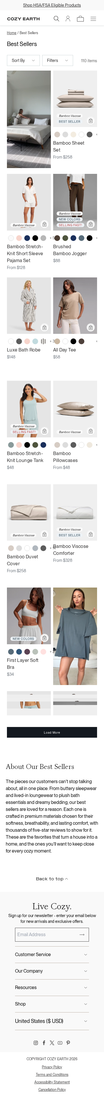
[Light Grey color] (65, 134)
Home (11, 33)
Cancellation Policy (52, 1090)
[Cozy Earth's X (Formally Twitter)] (52, 1043)
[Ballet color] (43, 652)
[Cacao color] (81, 341)
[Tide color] (35, 341)
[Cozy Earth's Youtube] (60, 1043)
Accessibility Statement (52, 1082)
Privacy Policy (52, 1067)
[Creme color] (73, 134)
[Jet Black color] (73, 341)
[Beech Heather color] (57, 341)
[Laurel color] (35, 652)
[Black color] (35, 238)
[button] (57, 19)
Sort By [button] (18, 60)
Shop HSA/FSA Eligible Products (52, 5)
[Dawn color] (81, 238)
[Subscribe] (82, 934)
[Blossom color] (19, 238)
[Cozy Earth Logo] (23, 19)
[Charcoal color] (89, 134)
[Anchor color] (19, 652)
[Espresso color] (57, 238)
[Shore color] (35, 548)
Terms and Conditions (52, 1075)
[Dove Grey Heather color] (89, 341)
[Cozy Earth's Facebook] (44, 1043)
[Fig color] (27, 652)
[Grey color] (43, 238)
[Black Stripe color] (43, 341)
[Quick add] (91, 120)
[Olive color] (65, 238)
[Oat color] (89, 445)
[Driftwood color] (57, 134)
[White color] (81, 134)
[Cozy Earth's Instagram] (36, 1043)
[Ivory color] (11, 238)
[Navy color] (27, 238)
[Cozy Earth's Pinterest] (68, 1043)
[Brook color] (11, 445)
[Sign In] (68, 18)
